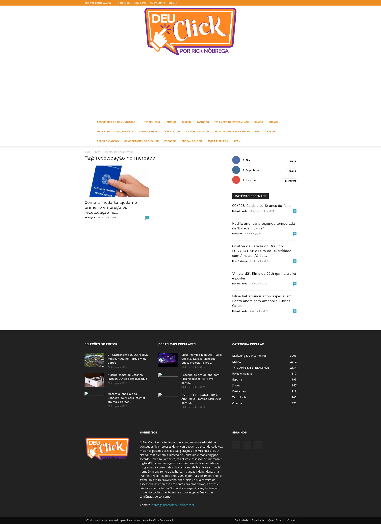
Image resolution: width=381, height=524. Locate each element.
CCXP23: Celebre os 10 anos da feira (261, 206)
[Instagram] (287, 3)
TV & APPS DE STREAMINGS (231, 122)
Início (87, 152)
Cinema (186, 122)
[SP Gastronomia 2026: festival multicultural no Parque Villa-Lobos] (94, 360)
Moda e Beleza (218, 141)
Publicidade (124, 2)
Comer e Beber (149, 131)
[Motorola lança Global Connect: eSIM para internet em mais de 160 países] (94, 399)
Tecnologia (173, 131)
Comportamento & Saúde (141, 141)
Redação (90, 217)
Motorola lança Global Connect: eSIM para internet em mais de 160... (126, 397)
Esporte (170, 141)
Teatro (270, 131)
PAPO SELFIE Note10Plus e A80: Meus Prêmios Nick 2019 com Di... (201, 398)
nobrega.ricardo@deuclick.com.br (173, 505)
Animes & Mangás (198, 131)
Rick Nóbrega (240, 260)
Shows (273, 122)
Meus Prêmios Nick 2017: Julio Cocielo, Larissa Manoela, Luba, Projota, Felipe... (201, 358)
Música (171, 122)
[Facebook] (280, 3)
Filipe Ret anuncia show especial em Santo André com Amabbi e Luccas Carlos (262, 301)
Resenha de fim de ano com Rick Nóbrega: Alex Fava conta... (200, 378)
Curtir (292, 161)
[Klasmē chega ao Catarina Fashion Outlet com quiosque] (94, 380)
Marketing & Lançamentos (115, 131)
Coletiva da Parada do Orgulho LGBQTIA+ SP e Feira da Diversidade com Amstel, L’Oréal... (261, 251)
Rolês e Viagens (108, 141)
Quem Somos (157, 2)
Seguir (292, 171)
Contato (172, 2)
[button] (274, 2)
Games (258, 122)
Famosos (203, 122)
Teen (237, 141)
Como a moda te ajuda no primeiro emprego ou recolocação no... (111, 207)
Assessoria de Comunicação (116, 122)
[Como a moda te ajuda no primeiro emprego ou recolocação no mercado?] (117, 181)
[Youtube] (293, 3)
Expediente (140, 2)
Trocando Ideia (191, 141)
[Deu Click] (190, 32)
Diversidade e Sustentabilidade (237, 131)
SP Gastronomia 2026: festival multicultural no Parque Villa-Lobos (128, 358)
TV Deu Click (152, 122)
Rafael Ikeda (239, 210)
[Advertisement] (190, 87)
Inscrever (290, 181)
